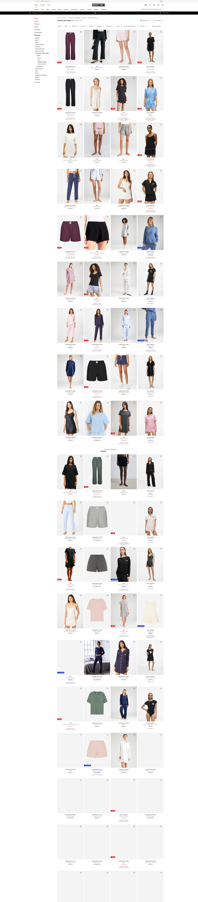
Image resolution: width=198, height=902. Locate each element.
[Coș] (163, 5)
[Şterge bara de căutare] (162, 9)
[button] (145, 20)
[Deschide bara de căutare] (142, 9)
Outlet (38, 1)
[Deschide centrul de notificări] (154, 5)
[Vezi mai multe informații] (70, 74)
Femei (36, 5)
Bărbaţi (43, 5)
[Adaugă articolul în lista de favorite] (81, 32)
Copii (48, 5)
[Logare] (150, 5)
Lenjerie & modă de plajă (74, 17)
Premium (64, 17)
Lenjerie (84, 17)
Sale (66, 26)
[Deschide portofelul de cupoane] (145, 5)
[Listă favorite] (158, 5)
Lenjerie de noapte (92, 17)
